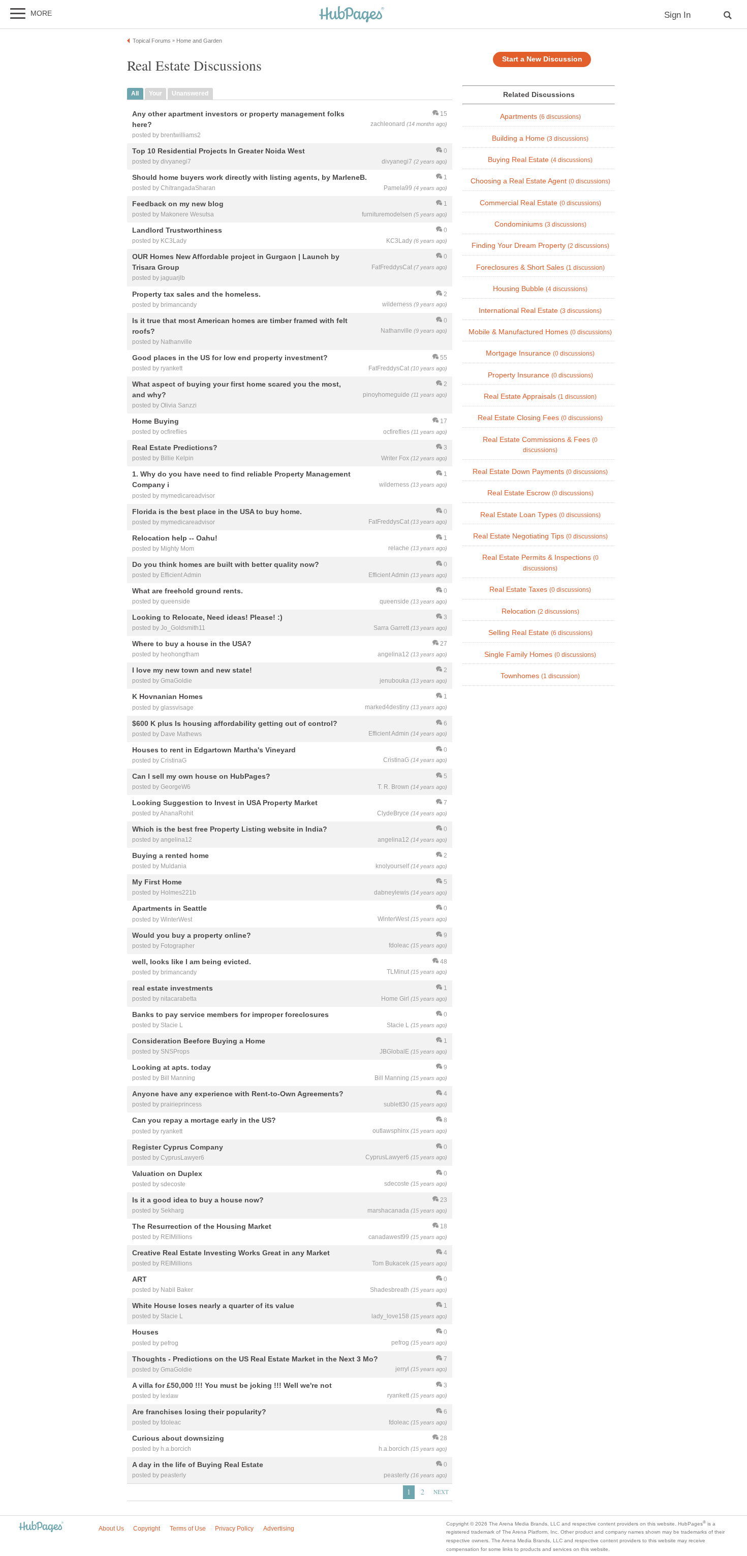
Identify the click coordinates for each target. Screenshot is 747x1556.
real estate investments (172, 988)
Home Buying (155, 422)
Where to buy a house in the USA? (192, 644)
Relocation (540, 611)
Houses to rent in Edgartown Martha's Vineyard (214, 750)
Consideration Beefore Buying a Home (198, 1041)
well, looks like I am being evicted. (191, 962)
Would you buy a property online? (191, 935)
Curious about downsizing (178, 1438)
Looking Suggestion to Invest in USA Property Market (225, 803)
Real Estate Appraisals (540, 396)
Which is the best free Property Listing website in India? (229, 829)
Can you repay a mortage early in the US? (204, 1121)
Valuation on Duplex (167, 1173)
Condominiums (540, 224)
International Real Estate (540, 310)
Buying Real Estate (540, 160)
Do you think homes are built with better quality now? (225, 564)
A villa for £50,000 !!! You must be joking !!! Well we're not (232, 1385)
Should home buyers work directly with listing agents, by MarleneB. (249, 177)
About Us (111, 1528)
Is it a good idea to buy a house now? (198, 1200)
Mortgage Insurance (540, 353)
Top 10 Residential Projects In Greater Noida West (218, 151)
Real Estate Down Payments (540, 471)
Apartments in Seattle (169, 909)
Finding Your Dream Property (540, 245)
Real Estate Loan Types (540, 515)
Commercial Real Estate (540, 203)
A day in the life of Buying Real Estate (197, 1464)
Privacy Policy (234, 1528)
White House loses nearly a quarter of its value (213, 1306)
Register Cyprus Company (177, 1147)
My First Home (157, 882)
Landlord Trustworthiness (177, 231)
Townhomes (540, 676)
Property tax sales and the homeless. (196, 294)
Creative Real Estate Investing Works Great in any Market (231, 1253)
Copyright (146, 1528)
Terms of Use (188, 1528)
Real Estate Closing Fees (540, 418)
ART (139, 1280)
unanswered (190, 93)
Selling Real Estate (540, 633)
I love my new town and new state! (192, 670)
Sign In (677, 15)
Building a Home (540, 138)
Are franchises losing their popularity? (199, 1412)
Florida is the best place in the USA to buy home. (217, 511)
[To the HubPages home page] (41, 1527)
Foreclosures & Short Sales (540, 267)
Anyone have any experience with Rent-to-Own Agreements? (238, 1094)
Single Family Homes (540, 654)
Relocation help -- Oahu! (174, 538)
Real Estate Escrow (540, 493)
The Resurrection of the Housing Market (201, 1226)
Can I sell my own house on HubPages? (201, 776)
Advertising (278, 1528)
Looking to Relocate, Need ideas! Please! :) (207, 617)
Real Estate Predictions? (174, 448)
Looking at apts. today (171, 1068)
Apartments (540, 116)
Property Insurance (540, 375)
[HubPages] (352, 15)
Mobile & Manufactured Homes (540, 332)
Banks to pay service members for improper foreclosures (230, 1014)
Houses (145, 1332)
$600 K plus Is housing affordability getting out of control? (234, 723)
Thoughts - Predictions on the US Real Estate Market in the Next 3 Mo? (255, 1359)
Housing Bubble (540, 289)
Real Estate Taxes (540, 589)
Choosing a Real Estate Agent (540, 181)
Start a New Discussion (542, 59)
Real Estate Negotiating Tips (540, 536)
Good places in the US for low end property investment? (230, 358)
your (155, 93)
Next (441, 1492)
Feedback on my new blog (178, 204)
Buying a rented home (170, 856)
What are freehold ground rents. (187, 591)
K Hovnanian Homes (167, 697)
